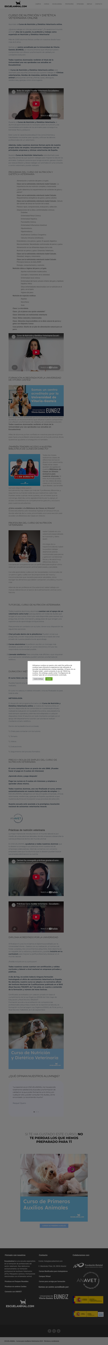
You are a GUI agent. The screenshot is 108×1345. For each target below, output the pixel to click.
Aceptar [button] (49, 679)
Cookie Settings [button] (38, 679)
